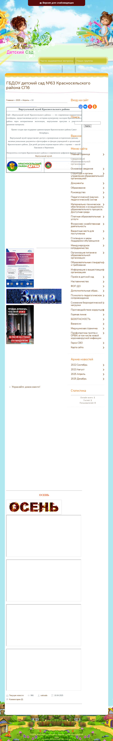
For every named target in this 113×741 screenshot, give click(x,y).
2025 (18, 100)
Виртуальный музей (43, 156)
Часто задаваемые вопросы (56, 60)
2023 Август (77, 369)
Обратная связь (51, 69)
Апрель (25, 100)
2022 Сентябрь (79, 365)
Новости (69, 69)
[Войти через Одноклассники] (95, 107)
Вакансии (83, 69)
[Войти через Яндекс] (90, 107)
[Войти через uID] (81, 107)
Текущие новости (16, 695)
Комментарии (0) (16, 699)
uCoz (68, 739)
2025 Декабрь (79, 379)
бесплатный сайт (57, 739)
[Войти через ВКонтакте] (85, 107)
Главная (10, 100)
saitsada (44, 695)
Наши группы (84, 60)
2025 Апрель (78, 374)
